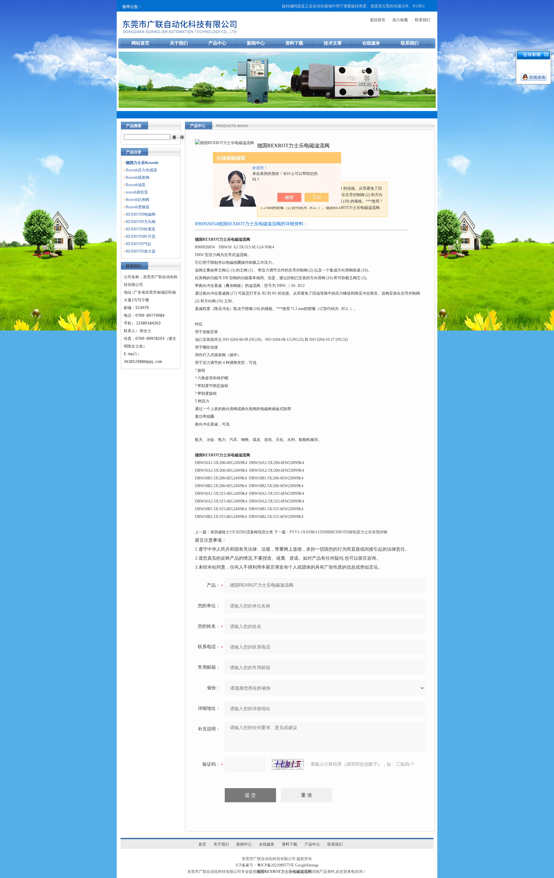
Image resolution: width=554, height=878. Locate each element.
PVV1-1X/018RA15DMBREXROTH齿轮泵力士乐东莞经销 (338, 532)
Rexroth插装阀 (137, 177)
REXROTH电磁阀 (140, 214)
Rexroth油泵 (136, 185)
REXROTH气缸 (139, 244)
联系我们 (422, 20)
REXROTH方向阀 (140, 222)
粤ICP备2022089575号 (275, 865)
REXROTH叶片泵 (140, 236)
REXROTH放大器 (140, 251)
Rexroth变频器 (137, 207)
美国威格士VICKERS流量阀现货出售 (241, 532)
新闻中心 (256, 43)
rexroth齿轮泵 (137, 192)
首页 (202, 844)
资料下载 (294, 43)
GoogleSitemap (306, 865)
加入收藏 (400, 20)
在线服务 (371, 43)
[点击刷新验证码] (288, 764)
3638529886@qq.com (143, 361)
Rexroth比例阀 (137, 199)
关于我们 (179, 43)
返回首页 (377, 20)
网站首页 (140, 43)
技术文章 (333, 43)
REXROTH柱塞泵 (140, 229)
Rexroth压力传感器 (141, 170)
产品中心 (217, 43)
